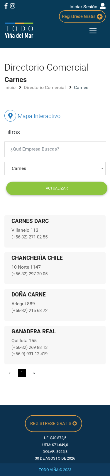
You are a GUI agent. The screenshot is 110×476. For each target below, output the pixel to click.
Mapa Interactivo (38, 116)
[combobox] (55, 168)
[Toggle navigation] (93, 30)
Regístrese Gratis (79, 16)
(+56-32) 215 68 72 (29, 310)
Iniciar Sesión (85, 6)
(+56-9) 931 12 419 (29, 353)
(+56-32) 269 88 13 (29, 347)
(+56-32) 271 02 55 (29, 237)
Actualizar (57, 188)
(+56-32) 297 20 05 (29, 274)
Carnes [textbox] (19, 168)
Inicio (10, 87)
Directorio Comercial (45, 87)
